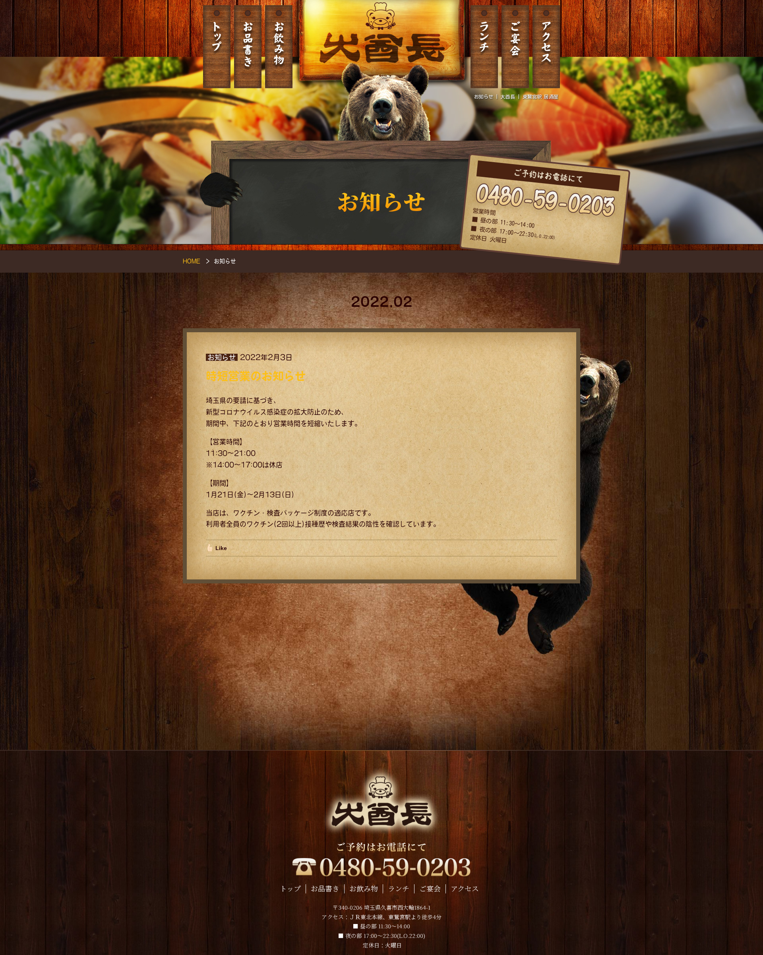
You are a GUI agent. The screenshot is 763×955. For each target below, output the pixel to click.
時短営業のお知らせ (256, 376)
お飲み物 (278, 46)
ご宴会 (515, 46)
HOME (191, 261)
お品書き (247, 46)
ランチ (484, 46)
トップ (216, 46)
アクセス (546, 46)
